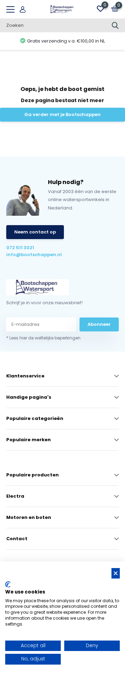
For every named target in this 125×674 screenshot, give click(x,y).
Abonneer (99, 324)
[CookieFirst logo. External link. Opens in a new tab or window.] (7, 584)
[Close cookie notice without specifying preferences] (115, 573)
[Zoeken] (115, 25)
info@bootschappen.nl (34, 254)
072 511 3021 (20, 247)
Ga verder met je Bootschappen (62, 114)
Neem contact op (35, 232)
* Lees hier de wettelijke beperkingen (43, 338)
